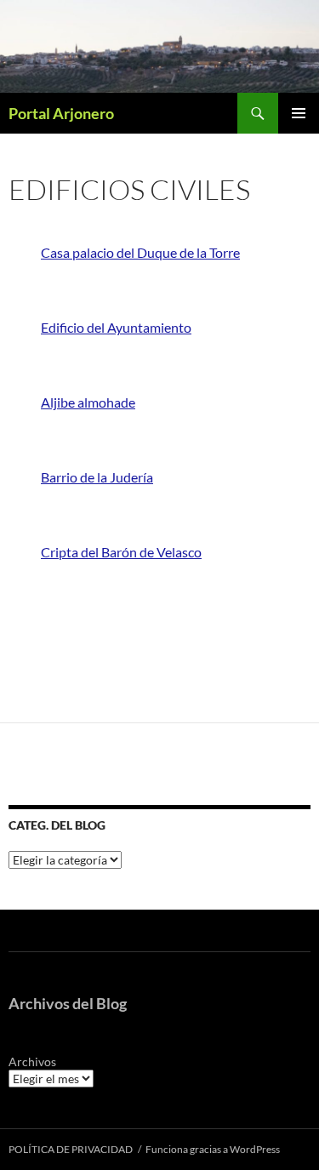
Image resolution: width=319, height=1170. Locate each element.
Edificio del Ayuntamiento (116, 327)
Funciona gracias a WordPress (212, 1149)
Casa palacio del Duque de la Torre (140, 252)
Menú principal (298, 113)
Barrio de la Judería (97, 477)
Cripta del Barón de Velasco (121, 552)
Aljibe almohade (88, 402)
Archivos (32, 1061)
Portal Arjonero (61, 113)
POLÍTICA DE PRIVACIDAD (71, 1149)
